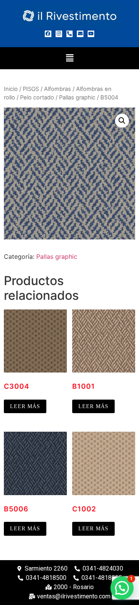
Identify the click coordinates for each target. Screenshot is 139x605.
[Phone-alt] (69, 34)
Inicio (11, 88)
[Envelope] (80, 34)
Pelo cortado (37, 97)
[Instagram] (59, 34)
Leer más (25, 406)
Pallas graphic (77, 97)
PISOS (31, 88)
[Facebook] (48, 34)
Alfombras (57, 88)
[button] (69, 58)
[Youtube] (91, 34)
